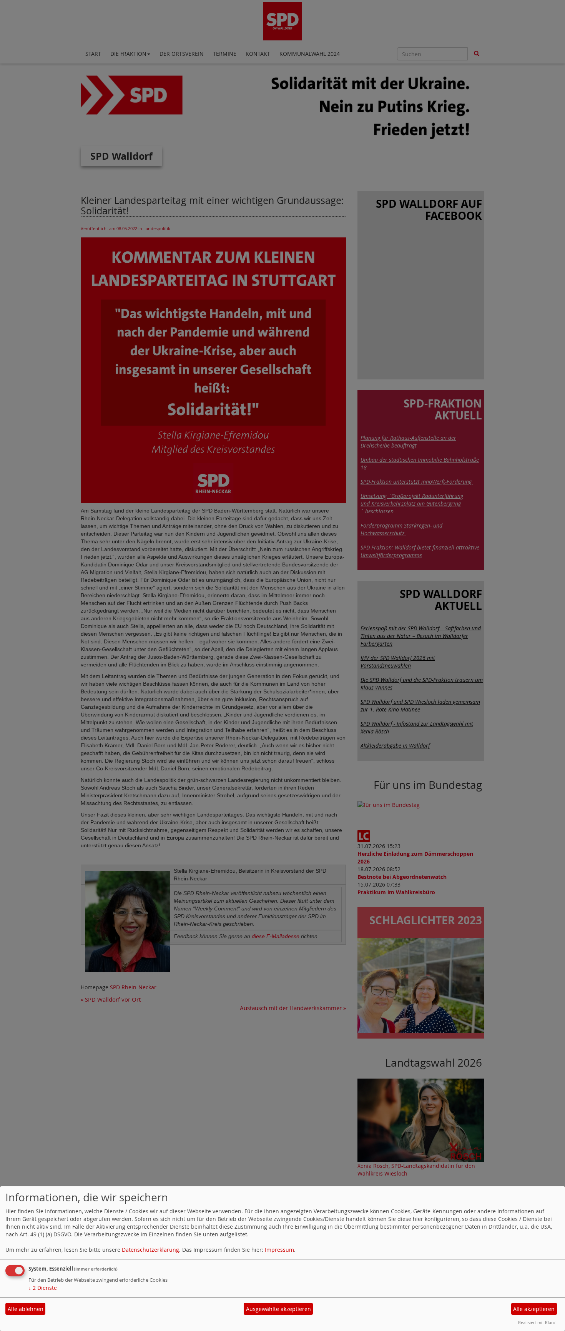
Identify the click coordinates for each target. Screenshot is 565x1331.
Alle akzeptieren (534, 1309)
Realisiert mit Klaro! (537, 1322)
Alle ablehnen (25, 1309)
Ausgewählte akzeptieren (278, 1309)
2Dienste (42, 1287)
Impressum (279, 1249)
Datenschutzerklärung (150, 1249)
